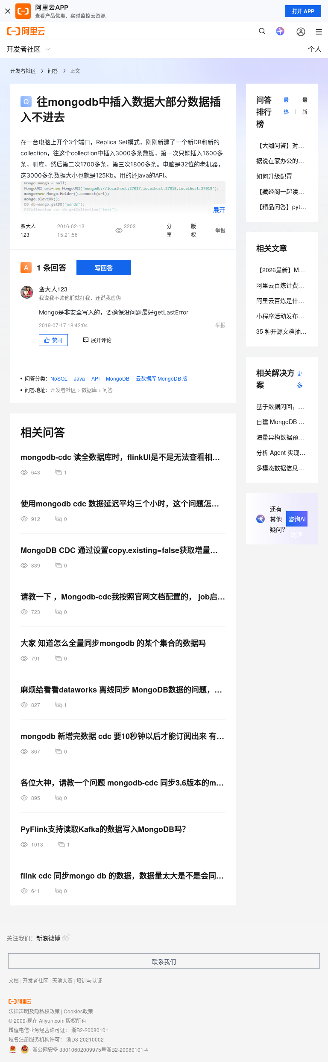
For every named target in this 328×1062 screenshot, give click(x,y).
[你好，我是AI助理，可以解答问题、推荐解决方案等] (280, 31)
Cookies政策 (78, 1011)
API (95, 378)
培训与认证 (89, 980)
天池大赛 (62, 980)
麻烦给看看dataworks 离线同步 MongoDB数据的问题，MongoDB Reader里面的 (123, 689)
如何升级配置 (274, 176)
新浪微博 (48, 938)
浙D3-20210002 (85, 1039)
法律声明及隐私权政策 (34, 1011)
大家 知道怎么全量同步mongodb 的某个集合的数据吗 (113, 643)
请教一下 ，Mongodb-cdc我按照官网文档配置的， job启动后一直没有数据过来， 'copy (123, 596)
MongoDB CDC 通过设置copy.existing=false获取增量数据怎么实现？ (123, 550)
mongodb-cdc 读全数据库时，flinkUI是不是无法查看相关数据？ (123, 457)
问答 (53, 70)
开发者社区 (23, 70)
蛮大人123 (28, 230)
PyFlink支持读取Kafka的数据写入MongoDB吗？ (105, 829)
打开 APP (303, 11)
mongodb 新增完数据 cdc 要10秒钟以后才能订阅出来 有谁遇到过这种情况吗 (123, 736)
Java (79, 378)
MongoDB (117, 378)
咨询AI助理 (297, 521)
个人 (315, 49)
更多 (300, 379)
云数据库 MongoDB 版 (161, 378)
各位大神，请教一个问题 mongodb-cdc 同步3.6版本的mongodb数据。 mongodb (123, 782)
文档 (14, 980)
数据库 (89, 389)
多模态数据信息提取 (283, 467)
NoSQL (58, 378)
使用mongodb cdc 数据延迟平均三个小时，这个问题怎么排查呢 (123, 503)
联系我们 (164, 961)
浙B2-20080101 (89, 1029)
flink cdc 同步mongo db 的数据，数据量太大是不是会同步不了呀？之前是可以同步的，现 (123, 875)
